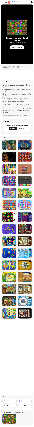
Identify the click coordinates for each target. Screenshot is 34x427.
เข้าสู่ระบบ (21, 128)
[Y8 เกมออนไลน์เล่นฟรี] (7, 2)
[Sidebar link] (2, 2)
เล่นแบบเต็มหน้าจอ (17, 47)
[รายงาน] (14, 67)
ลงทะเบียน (13, 128)
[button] (5, 113)
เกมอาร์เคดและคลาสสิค (12, 115)
